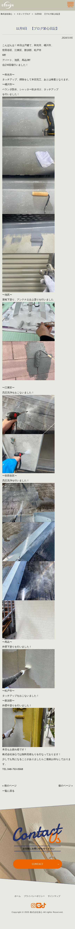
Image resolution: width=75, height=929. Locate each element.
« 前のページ (9, 785)
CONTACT (37, 864)
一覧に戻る (8, 790)
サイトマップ (54, 896)
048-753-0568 (15, 769)
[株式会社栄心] (7, 5)
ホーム (17, 896)
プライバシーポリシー (34, 896)
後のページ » (65, 785)
